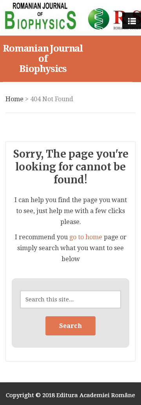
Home (14, 99)
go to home (85, 237)
